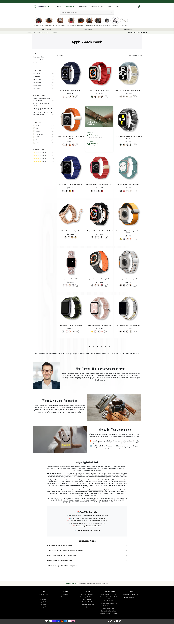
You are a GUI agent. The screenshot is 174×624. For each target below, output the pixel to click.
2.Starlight (124, 145)
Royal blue (63, 191)
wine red (95, 331)
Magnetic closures (108, 493)
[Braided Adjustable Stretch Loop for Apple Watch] (128, 120)
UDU (127, 239)
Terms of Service (43, 594)
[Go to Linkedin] (117, 621)
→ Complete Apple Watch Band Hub (88, 530)
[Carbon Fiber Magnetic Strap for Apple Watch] (128, 214)
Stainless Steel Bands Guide (108, 611)
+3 (105, 191)
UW (124, 239)
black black (95, 237)
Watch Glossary (87, 599)
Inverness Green (92, 96)
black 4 (98, 191)
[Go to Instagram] (111, 621)
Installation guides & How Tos (87, 597)
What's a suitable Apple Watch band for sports (87, 555)
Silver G (130, 331)
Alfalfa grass (127, 191)
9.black (127, 145)
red (124, 191)
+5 (134, 285)
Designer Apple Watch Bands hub (91, 466)
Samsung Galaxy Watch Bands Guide (108, 597)
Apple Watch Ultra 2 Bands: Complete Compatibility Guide (88, 520)
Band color (38, 122)
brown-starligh (121, 96)
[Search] (112, 12)
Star (98, 96)
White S (66, 145)
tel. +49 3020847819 (130, 597)
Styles (110, 6)
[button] (135, 55)
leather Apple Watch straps (83, 491)
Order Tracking (65, 597)
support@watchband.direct (130, 594)
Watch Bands (83, 6)
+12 (106, 331)
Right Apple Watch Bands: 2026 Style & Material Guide (88, 523)
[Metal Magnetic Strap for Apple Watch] (128, 262)
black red (102, 285)
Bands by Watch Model (87, 604)
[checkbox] (43, 57)
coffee (70, 96)
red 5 (102, 191)
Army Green (73, 96)
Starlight (130, 191)
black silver (92, 237)
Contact (43, 604)
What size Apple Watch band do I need (87, 545)
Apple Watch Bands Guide (108, 594)
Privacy (43, 597)
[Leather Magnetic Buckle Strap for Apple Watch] (71, 120)
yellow (70, 191)
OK (130, 239)
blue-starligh (127, 96)
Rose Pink (63, 96)
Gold (75, 237)
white (98, 331)
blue (63, 331)
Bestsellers (58, 6)
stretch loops (121, 493)
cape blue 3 (95, 191)
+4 (77, 285)
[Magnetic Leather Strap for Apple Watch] (99, 168)
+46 (77, 96)
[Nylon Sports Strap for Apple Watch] (71, 309)
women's (88, 502)
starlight (98, 285)
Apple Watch (70, 6)
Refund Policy (43, 599)
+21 (135, 96)
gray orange (92, 285)
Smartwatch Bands (97, 6)
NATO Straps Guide (108, 608)
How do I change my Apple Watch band (87, 561)
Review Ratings (39, 149)
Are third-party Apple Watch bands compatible (87, 566)
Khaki (73, 331)
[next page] (109, 346)
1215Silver (63, 285)
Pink (73, 191)
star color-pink (130, 96)
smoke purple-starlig (124, 96)
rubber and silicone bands (95, 490)
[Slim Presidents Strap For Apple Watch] (128, 309)
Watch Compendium (87, 594)
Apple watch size (40, 95)
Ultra (134, 32)
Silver (69, 237)
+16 (106, 237)
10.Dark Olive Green (130, 145)
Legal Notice (43, 602)
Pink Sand (66, 96)
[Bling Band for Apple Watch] (71, 262)
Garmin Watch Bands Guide (109, 603)
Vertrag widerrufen (71, 583)
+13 (106, 96)
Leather (145, 32)
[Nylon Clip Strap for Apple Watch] (71, 74)
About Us (43, 607)
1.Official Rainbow (121, 145)
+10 (77, 144)
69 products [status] (60, 55)
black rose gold (102, 237)
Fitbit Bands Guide (109, 601)
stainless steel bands (69, 493)
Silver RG (127, 285)
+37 (77, 191)
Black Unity (102, 96)
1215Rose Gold (66, 285)
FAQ (87, 607)
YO (121, 239)
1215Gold (70, 285)
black (66, 191)
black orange (95, 285)
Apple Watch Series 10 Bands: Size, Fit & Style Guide (88, 518)
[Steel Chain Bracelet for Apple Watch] (71, 214)
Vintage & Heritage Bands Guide (109, 613)
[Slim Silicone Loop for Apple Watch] (128, 168)
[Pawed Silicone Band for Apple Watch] (99, 309)
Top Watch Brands (87, 602)
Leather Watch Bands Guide (109, 606)
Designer (139, 32)
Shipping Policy (65, 594)
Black (95, 96)
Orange (70, 331)
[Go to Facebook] (108, 621)
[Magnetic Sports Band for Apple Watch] (99, 262)
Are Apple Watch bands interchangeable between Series (87, 550)
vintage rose (102, 331)
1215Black (73, 285)
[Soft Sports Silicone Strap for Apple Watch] (99, 214)
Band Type (38, 70)
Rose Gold (72, 237)
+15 (135, 191)
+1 (105, 285)
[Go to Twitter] (114, 621)
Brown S (63, 145)
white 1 (92, 191)
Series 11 (130, 32)
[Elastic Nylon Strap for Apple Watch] (71, 168)
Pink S (73, 145)
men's (95, 502)
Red (66, 331)
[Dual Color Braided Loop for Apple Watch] (128, 74)
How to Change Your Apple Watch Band (88, 526)
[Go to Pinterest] (120, 621)
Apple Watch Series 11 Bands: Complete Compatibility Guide (88, 515)
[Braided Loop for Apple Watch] (99, 74)
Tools (117, 6)
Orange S (70, 145)
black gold (98, 237)
